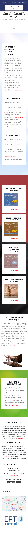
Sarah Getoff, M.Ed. (14, 15)
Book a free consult (11, 156)
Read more (14, 209)
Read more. (21, 438)
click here (7, 456)
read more (17, 90)
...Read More (12, 346)
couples (7, 112)
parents (7, 105)
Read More (14, 405)
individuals (19, 117)
